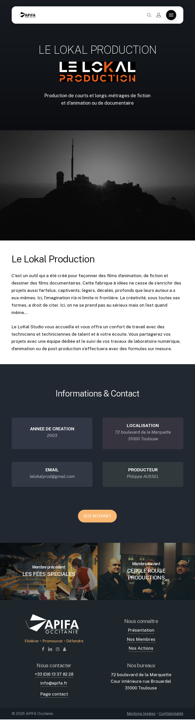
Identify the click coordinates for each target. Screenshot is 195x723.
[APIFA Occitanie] (54, 634)
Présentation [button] (141, 630)
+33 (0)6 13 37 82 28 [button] (54, 674)
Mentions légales (141, 713)
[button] (171, 15)
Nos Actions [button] (140, 648)
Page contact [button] (54, 694)
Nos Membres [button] (141, 639)
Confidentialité (171, 713)
